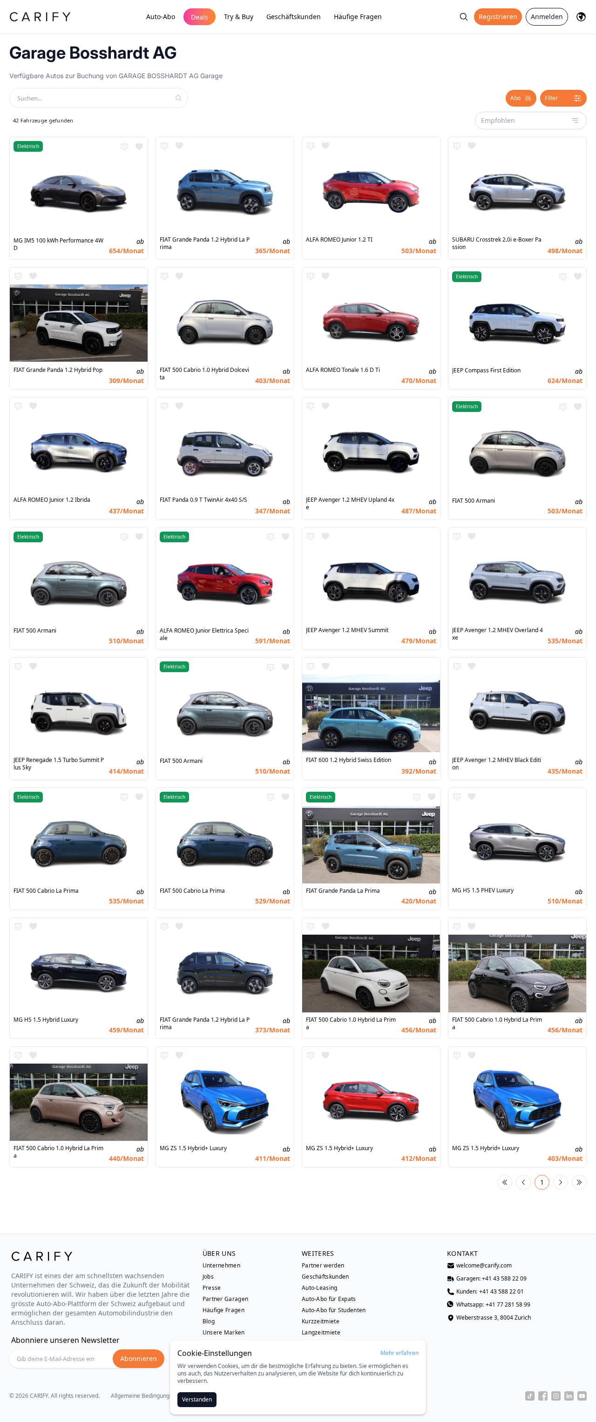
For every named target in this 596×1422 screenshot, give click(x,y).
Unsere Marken (224, 1332)
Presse (212, 1288)
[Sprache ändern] (581, 16)
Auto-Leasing (320, 1288)
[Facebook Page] (543, 1396)
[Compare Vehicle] (124, 146)
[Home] (40, 16)
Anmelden (547, 16)
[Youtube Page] (582, 1396)
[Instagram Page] (556, 1396)
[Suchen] (463, 16)
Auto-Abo (160, 16)
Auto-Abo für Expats (329, 1299)
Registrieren (498, 16)
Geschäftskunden (293, 16)
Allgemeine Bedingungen (143, 1396)
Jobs (208, 1276)
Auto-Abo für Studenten (334, 1310)
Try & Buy (238, 16)
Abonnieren (138, 1358)
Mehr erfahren (399, 1353)
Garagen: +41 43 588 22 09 (491, 1278)
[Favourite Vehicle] (139, 146)
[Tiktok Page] (530, 1396)
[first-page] (504, 1182)
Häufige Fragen (358, 16)
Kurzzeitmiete (320, 1321)
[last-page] (579, 1182)
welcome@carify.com (484, 1265)
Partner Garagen (226, 1299)
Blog (209, 1321)
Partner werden (323, 1265)
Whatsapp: (493, 1304)
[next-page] (560, 1182)
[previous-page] (523, 1182)
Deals (199, 17)
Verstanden (197, 1399)
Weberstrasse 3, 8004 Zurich (493, 1317)
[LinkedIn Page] (569, 1396)
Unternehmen (221, 1265)
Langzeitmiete (321, 1332)
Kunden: (490, 1291)
